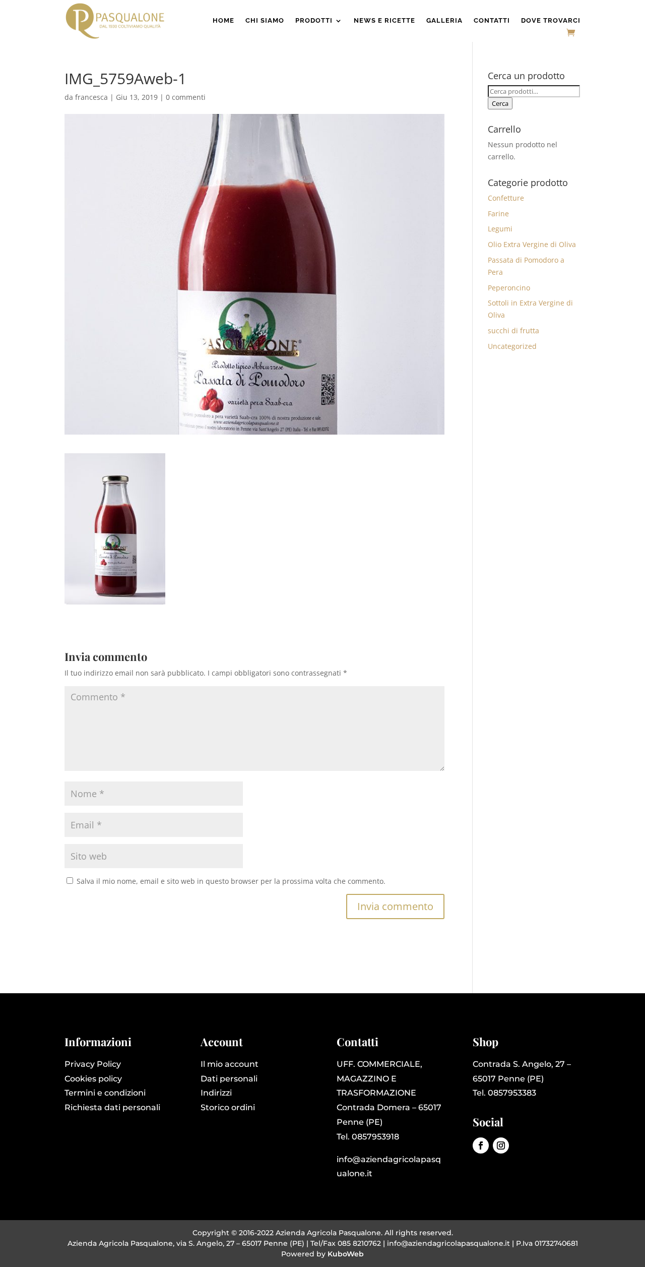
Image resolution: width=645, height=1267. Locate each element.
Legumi (500, 228)
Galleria (444, 20)
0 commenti (186, 97)
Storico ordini (228, 1107)
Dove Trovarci (550, 20)
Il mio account (230, 1064)
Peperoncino (509, 287)
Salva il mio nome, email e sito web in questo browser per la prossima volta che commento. (231, 881)
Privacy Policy (92, 1064)
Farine (498, 213)
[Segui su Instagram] (501, 1145)
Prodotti (314, 20)
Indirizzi (216, 1093)
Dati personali (229, 1078)
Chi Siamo (264, 20)
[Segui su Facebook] (481, 1145)
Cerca (500, 103)
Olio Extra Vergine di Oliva (532, 244)
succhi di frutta (513, 330)
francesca (91, 97)
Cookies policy (93, 1078)
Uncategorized (512, 346)
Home (223, 20)
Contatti (492, 20)
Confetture (506, 198)
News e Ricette (384, 20)
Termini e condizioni (105, 1093)
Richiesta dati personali (112, 1107)
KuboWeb (346, 1253)
